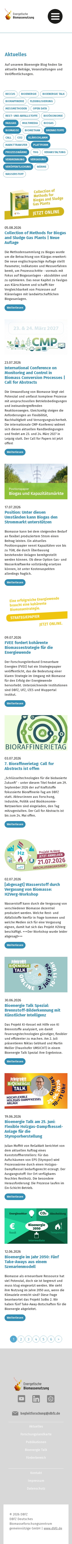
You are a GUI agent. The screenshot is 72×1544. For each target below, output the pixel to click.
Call (8, 137)
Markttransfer (16, 144)
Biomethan (32, 130)
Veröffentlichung (18, 166)
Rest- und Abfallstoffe (21, 115)
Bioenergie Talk (53, 94)
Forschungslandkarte (36, 1434)
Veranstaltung (55, 152)
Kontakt (36, 1473)
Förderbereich (36, 1458)
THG (35, 152)
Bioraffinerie (14, 101)
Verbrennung (14, 159)
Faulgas (10, 123)
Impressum (36, 1481)
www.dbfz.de (53, 1528)
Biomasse (12, 130)
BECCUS (10, 94)
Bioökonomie (53, 115)
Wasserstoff (14, 174)
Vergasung (38, 159)
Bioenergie (29, 94)
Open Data (40, 108)
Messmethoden (16, 108)
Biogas (49, 123)
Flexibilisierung (41, 101)
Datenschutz (36, 1488)
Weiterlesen (15, 307)
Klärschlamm (38, 137)
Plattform (40, 144)
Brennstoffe (55, 130)
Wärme (41, 166)
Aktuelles (36, 1426)
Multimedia (30, 123)
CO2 (19, 137)
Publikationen (36, 1442)
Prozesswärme (16, 152)
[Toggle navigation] (55, 16)
